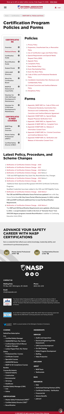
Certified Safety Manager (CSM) (14, 386)
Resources (38, 382)
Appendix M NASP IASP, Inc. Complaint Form (43, 124)
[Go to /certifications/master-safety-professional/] (16, 252)
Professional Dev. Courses (14, 354)
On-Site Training (41, 348)
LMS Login (38, 361)
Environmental (10, 378)
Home (7, 15)
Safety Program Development (46, 351)
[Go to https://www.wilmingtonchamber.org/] (32, 324)
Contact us (7, 280)
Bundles (6, 367)
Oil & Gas (8, 381)
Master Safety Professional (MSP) (17, 400)
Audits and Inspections (43, 338)
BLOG (36, 377)
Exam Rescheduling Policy (37, 69)
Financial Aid (40, 393)
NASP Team (39, 369)
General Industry (11, 373)
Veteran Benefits (41, 396)
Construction (9, 375)
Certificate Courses (12, 356)
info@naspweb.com (10, 292)
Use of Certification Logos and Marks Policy (42, 53)
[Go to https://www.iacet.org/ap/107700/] (32, 314)
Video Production (41, 357)
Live (4, 336)
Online (5, 351)
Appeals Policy (33, 61)
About (36, 366)
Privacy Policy (32, 45)
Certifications (15, 15)
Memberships (39, 330)
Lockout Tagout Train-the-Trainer (16, 349)
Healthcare (9, 384)
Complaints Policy (34, 64)
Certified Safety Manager (14, 338)
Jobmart (38, 399)
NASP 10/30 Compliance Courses (16, 365)
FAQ (37, 385)
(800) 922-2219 (39, 286)
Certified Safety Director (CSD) (16, 402)
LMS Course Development (44, 345)
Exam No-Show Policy (35, 72)
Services (37, 334)
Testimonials (40, 372)
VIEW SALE (53, 2)
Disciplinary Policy (34, 91)
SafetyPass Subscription (11, 333)
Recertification (10, 405)
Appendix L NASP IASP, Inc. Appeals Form (42, 121)
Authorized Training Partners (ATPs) (48, 388)
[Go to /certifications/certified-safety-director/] (47, 252)
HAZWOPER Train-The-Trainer (15, 341)
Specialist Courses (11, 359)
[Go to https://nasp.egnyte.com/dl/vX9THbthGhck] (32, 302)
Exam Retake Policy (34, 66)
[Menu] (5, 7)
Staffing (38, 354)
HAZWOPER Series (11, 362)
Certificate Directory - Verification (47, 390)
